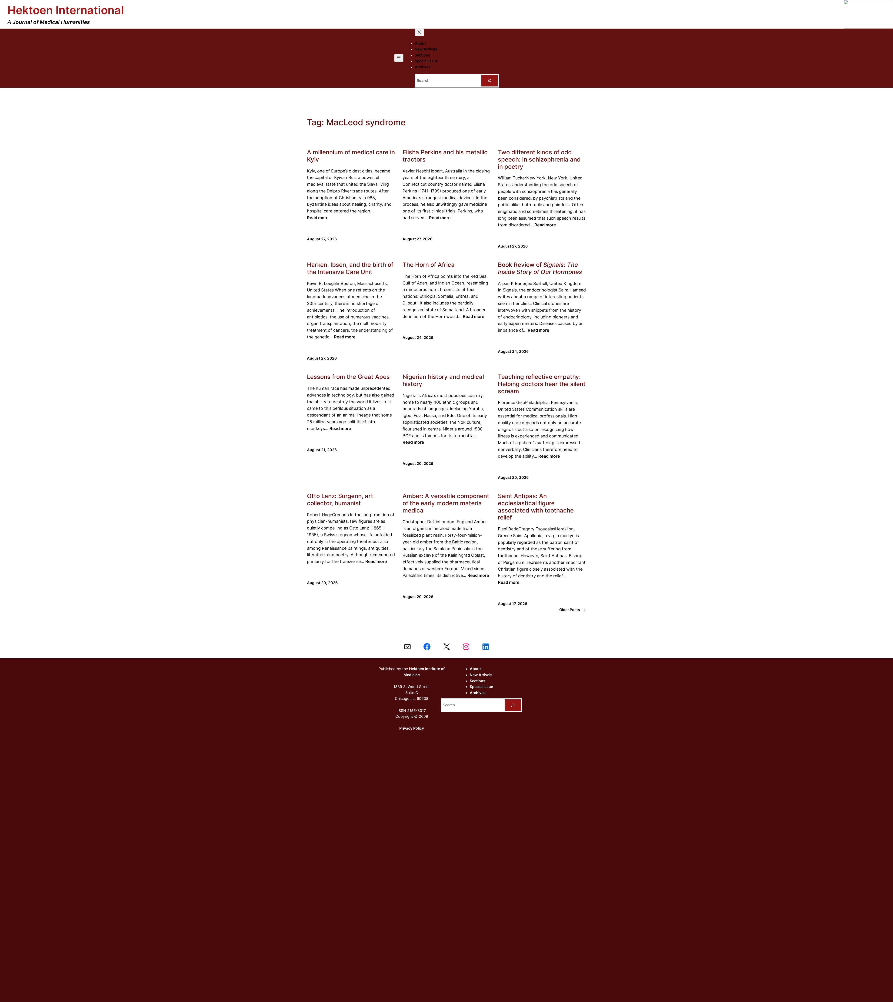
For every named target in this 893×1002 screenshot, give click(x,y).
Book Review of (540, 268)
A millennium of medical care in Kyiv (351, 156)
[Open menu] (398, 58)
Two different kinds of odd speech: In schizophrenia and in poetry (539, 159)
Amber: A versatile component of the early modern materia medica (446, 503)
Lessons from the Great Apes (348, 376)
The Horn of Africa (429, 264)
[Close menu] (419, 32)
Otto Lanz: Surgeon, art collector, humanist (340, 500)
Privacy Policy (411, 728)
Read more (318, 217)
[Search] (489, 80)
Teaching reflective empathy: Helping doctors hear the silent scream (542, 383)
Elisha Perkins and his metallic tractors (445, 156)
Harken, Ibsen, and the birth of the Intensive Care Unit (350, 268)
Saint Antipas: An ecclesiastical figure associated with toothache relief (536, 507)
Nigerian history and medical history (443, 380)
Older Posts (572, 609)
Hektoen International (65, 10)
